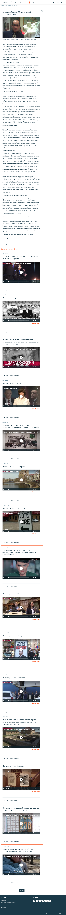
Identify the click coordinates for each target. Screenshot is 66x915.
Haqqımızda (3, 900)
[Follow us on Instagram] (37, 901)
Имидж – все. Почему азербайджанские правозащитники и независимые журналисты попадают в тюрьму (32, 349)
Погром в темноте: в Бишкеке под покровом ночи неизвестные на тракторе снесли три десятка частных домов (33, 729)
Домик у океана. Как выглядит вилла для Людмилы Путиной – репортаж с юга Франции (27, 432)
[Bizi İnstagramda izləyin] (58, 2)
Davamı (22, 890)
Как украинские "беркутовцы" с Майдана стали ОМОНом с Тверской (22, 263)
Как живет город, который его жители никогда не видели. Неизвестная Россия (25, 815)
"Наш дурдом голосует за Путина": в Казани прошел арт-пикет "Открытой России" (25, 856)
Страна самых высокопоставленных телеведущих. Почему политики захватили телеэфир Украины (30, 560)
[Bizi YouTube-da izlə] (54, 2)
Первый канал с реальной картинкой (14, 303)
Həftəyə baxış (4, 910)
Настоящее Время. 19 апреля (11, 599)
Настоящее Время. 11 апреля (11, 771)
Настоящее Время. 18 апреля (11, 641)
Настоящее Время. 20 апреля (11, 513)
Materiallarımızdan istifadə (7, 905)
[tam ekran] (38, 281)
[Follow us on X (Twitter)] (40, 901)
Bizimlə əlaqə (3, 907)
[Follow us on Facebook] (34, 901)
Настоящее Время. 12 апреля (11, 682)
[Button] (6, 244)
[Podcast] (49, 901)
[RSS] (46, 901)
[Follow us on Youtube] (43, 901)
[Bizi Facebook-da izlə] (62, 2)
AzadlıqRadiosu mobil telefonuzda (8, 902)
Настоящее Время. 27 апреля (11, 471)
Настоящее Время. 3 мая (10, 388)
